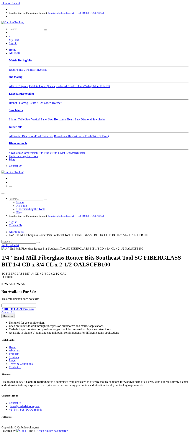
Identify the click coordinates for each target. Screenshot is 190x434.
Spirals (24, 86)
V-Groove (79, 136)
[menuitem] (12, 49)
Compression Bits (32, 152)
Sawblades (15, 152)
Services (14, 357)
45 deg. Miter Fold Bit (97, 86)
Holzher (56, 102)
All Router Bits (18, 136)
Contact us (15, 367)
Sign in (13, 43)
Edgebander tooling (21, 93)
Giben (47, 102)
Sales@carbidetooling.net (25, 406)
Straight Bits (77, 152)
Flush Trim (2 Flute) (97, 136)
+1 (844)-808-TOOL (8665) (25, 409)
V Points (28, 69)
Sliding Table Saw (19, 119)
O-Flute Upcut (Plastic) (42, 86)
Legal (12, 360)
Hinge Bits (40, 69)
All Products (16, 231)
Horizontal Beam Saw (67, 119)
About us (14, 350)
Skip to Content (10, 3)
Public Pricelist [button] (10, 245)
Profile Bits (50, 152)
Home (12, 347)
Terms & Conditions (21, 363)
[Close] (2, 193)
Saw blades (16, 110)
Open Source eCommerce (52, 430)
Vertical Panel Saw (42, 119)
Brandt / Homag (18, 102)
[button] (12, 309)
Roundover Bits (63, 136)
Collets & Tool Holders (70, 86)
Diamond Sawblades (93, 119)
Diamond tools (18, 143)
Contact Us (15, 165)
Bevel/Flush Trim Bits (40, 136)
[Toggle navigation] (10, 186)
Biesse (32, 102)
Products (14, 353)
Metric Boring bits (20, 60)
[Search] (45, 29)
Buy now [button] (28, 309)
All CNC (14, 86)
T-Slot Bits (64, 152)
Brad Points (16, 69)
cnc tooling (15, 76)
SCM (40, 102)
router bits (15, 126)
